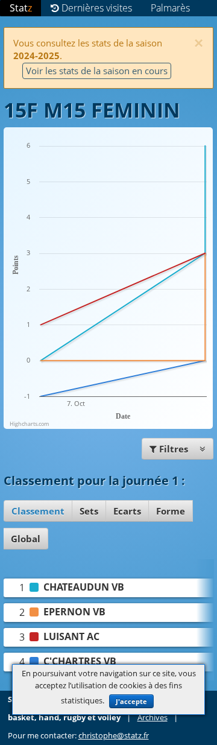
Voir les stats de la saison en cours (97, 71)
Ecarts (127, 511)
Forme (170, 511)
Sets (89, 511)
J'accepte (131, 701)
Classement (37, 511)
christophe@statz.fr (113, 736)
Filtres (173, 449)
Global (25, 539)
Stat (21, 7)
